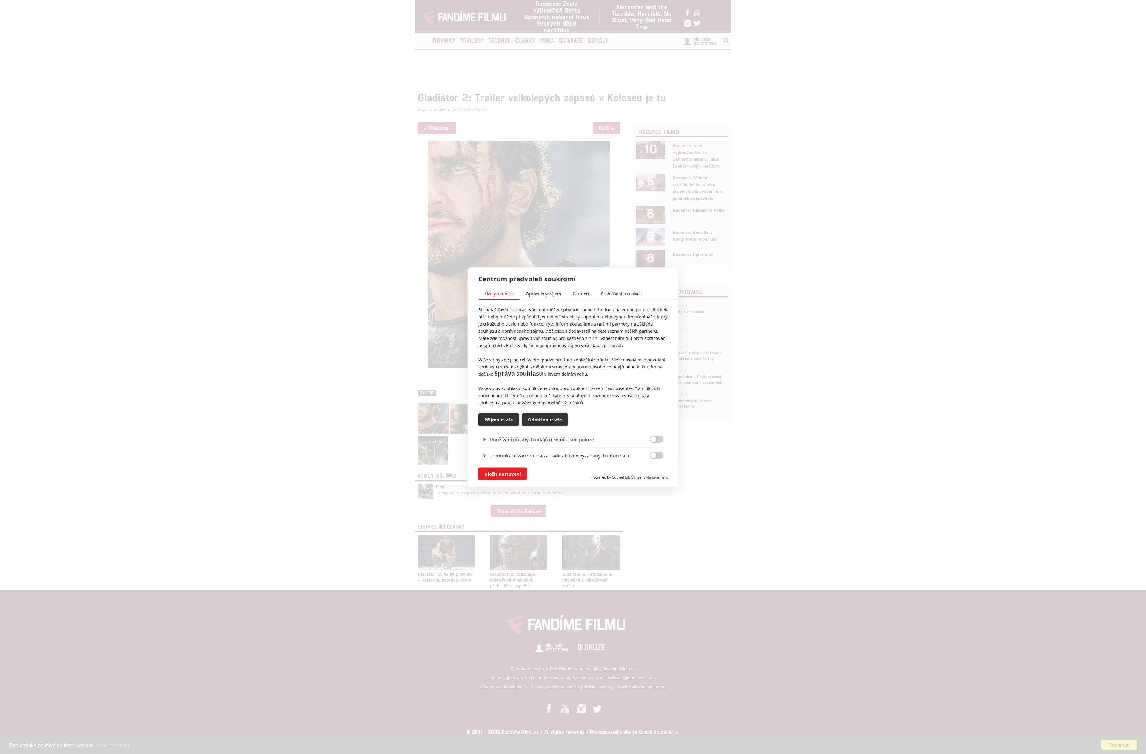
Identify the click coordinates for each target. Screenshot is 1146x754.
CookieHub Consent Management (640, 476)
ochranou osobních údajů (598, 366)
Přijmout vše (498, 420)
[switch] (652, 471)
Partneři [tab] (581, 293)
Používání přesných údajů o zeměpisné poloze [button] (542, 439)
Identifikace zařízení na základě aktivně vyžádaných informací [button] (559, 455)
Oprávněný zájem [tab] (543, 293)
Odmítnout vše (545, 420)
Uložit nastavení (502, 474)
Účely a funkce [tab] (499, 293)
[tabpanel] (573, 426)
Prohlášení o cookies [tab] (621, 293)
